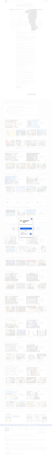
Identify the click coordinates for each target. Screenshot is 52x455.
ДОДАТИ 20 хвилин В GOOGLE (26, 228)
